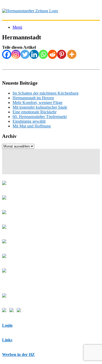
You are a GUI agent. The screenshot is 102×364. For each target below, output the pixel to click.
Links (7, 340)
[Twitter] (25, 54)
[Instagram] (15, 54)
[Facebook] (6, 54)
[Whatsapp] (43, 54)
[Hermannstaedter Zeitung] (30, 11)
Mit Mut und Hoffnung (32, 126)
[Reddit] (52, 54)
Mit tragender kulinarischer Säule (40, 107)
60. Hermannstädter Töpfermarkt (40, 116)
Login (7, 325)
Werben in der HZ (18, 354)
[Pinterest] (61, 54)
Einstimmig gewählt (29, 121)
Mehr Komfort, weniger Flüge (38, 102)
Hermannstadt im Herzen (33, 98)
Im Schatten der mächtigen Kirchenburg (45, 93)
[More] (71, 54)
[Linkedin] (34, 54)
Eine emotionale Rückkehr (34, 112)
